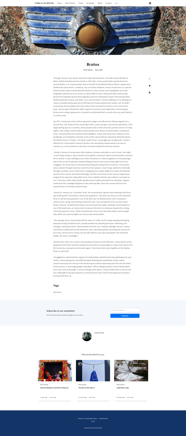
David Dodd (99, 332)
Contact (109, 3)
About (100, 3)
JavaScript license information (93, 428)
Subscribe (125, 316)
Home (59, 3)
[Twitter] (149, 85)
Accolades (90, 3)
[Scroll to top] (149, 79)
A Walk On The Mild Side (44, 3)
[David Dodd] (87, 336)
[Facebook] (149, 92)
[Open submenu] (116, 3)
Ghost (93, 421)
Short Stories (70, 3)
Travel (80, 3)
